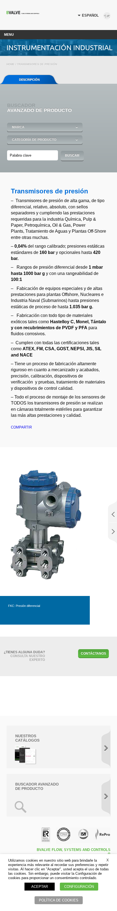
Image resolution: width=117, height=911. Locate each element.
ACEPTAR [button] (39, 887)
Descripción (29, 79)
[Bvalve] (23, 12)
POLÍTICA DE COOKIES (58, 900)
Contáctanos (93, 653)
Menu (9, 35)
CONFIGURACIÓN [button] (79, 887)
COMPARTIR (21, 427)
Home (11, 64)
